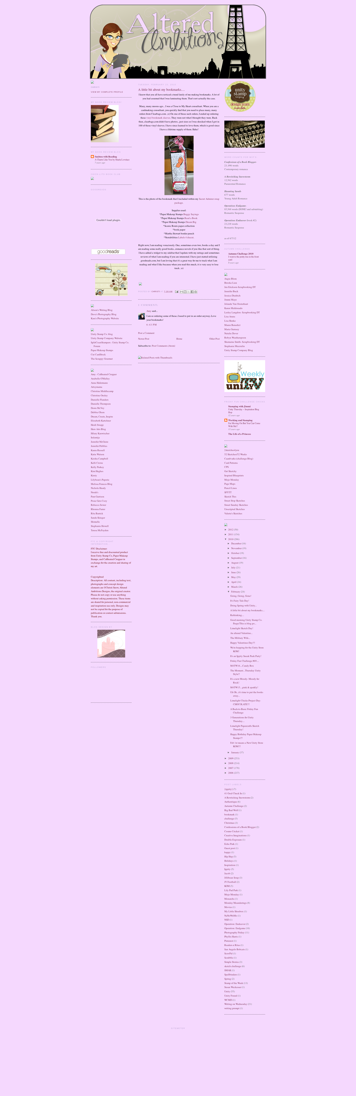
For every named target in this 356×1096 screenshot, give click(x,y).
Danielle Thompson (101, 403)
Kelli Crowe (97, 462)
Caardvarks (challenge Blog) (238, 458)
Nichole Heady (98, 488)
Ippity (227, 869)
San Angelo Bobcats (234, 949)
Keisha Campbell (99, 458)
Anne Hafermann (99, 382)
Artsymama (96, 386)
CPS (226, 467)
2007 (231, 768)
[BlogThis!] (185, 292)
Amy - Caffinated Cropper (104, 374)
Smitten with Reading (106, 156)
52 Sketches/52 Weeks (235, 454)
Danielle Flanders (99, 399)
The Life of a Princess (239, 434)
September (236, 557)
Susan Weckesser (232, 987)
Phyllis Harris (231, 936)
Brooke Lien (230, 282)
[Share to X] (188, 292)
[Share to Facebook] (192, 292)
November (236, 548)
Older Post (214, 338)
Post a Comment (146, 333)
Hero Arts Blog (98, 429)
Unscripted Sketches (234, 509)
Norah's (94, 492)
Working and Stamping (240, 420)
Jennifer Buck (231, 291)
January (235, 752)
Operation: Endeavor (234, 924)
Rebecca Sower (98, 505)
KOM (227, 886)
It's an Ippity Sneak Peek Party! (245, 656)
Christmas (229, 822)
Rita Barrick (97, 513)
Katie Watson (97, 454)
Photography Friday (234, 932)
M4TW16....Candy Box (242, 665)
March (234, 586)
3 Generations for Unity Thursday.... (242, 719)
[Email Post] (176, 291)
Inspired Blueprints (234, 475)
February (236, 591)
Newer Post (143, 338)
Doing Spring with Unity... (243, 605)
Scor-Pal (228, 953)
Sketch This (230, 496)
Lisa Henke (230, 320)
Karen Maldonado (233, 308)
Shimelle (95, 521)
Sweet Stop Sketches (234, 500)
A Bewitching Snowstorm (237, 797)
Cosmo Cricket (231, 831)
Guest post (229, 848)
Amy (148, 311)
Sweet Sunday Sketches (236, 505)
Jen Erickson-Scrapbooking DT (240, 287)
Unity (227, 991)
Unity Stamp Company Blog (238, 350)
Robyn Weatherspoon (235, 337)
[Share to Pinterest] (195, 292)
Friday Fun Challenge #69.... (244, 660)
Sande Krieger (98, 517)
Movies (228, 907)
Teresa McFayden (99, 530)
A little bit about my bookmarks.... (247, 610)
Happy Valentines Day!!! (242, 642)
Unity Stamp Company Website (106, 338)
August (235, 562)
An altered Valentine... (241, 633)
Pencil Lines (230, 488)
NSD (226, 919)
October (235, 553)
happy (227, 852)
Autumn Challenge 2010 (240, 253)
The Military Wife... (240, 638)
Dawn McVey (97, 408)
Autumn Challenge (233, 806)
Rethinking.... (237, 615)
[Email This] (181, 292)
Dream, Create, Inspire (102, 416)
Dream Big (191, 222)
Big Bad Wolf (231, 810)
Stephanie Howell (100, 526)
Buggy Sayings (191, 214)
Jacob (227, 873)
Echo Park (229, 844)
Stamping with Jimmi (239, 406)
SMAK (227, 970)
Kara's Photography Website (105, 318)
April (234, 582)
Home (179, 338)
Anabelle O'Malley (100, 378)
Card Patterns (231, 462)
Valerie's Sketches (233, 513)
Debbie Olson (98, 412)
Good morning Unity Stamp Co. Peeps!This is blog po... (246, 621)
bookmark (229, 814)
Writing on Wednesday (235, 1004)
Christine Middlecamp (102, 391)
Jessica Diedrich (232, 295)
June (233, 572)
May (233, 577)
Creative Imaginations (235, 835)
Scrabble (228, 957)
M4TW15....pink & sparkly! (244, 687)
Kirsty (94, 475)
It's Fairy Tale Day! (239, 600)
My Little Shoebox (233, 911)
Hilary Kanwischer (100, 433)
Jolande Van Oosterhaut (236, 303)
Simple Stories (231, 962)
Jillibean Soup (231, 877)
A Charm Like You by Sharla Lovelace (112, 159)
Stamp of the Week (233, 983)
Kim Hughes (97, 471)
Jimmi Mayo (230, 299)
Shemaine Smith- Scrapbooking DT (242, 341)
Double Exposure (233, 839)
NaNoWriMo (230, 915)
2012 (231, 529)
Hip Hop (228, 856)
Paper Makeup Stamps (102, 350)
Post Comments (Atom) (163, 345)
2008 (231, 763)
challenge (229, 818)
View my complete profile (107, 92)
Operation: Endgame (234, 928)
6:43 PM (151, 324)
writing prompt (231, 1008)
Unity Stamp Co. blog (102, 334)
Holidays (228, 860)
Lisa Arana (229, 316)
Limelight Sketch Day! (241, 628)
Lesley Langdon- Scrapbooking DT (242, 312)
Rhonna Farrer (98, 509)
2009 (231, 758)
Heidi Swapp (97, 424)
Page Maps (229, 483)
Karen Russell (98, 450)
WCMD (228, 1000)
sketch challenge (232, 966)
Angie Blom (230, 278)
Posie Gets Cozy (99, 500)
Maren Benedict (232, 325)
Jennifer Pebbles (99, 446)
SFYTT (228, 492)
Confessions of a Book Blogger (240, 827)
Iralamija (95, 437)
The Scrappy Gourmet (102, 358)
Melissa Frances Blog (101, 484)
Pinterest (228, 940)
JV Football (230, 882)
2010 (231, 539)
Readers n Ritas (232, 945)
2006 (231, 772)
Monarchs (229, 898)
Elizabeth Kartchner (101, 420)
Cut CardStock (98, 354)
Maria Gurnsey (231, 329)
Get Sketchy (230, 471)
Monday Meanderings (235, 902)
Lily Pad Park (231, 890)
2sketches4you (231, 450)
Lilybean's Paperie (100, 479)
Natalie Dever (231, 333)
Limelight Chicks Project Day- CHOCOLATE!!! (245, 702)
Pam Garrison (97, 496)
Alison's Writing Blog (102, 310)
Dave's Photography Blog (103, 314)
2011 (231, 534)
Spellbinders (230, 974)
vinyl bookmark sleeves (158, 117)
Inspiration (229, 865)
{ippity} (228, 789)
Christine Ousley (99, 395)
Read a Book (190, 218)
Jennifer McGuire (99, 441)
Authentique (230, 801)
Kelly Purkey (97, 467)
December (236, 543)
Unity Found (230, 995)
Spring (227, 978)
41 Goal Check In (233, 793)
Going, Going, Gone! (240, 595)
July (233, 567)
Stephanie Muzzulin (234, 346)
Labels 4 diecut (186, 237)
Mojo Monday (231, 479)
